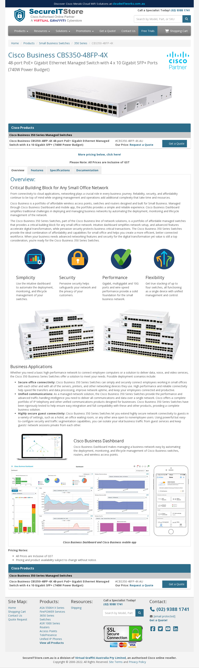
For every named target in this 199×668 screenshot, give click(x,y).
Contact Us (128, 31)
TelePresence (48, 635)
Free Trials (147, 31)
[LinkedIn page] (175, 630)
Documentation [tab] (87, 170)
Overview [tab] (17, 170)
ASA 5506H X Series (52, 608)
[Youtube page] (168, 630)
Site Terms (116, 662)
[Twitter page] (160, 630)
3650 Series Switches (47, 617)
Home (15, 43)
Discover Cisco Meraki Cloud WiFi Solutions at (99, 3)
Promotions (84, 31)
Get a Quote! (108, 31)
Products (20, 31)
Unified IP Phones (51, 639)
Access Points (48, 631)
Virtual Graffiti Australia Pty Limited (100, 658)
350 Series (80, 43)
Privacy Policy (137, 662)
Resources (41, 31)
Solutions (62, 31)
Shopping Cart (178, 31)
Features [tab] (37, 170)
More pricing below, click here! (99, 154)
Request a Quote (141, 145)
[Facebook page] (152, 630)
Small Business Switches (54, 43)
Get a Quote (176, 143)
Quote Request (17, 619)
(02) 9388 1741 (180, 10)
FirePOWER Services (52, 611)
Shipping (76, 608)
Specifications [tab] (60, 170)
